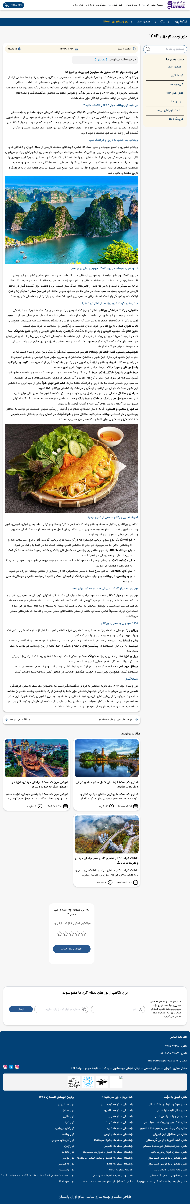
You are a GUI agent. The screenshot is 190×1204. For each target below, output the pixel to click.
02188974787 (169, 1053)
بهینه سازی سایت (98, 1197)
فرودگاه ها (176, 119)
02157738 (172, 1046)
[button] (21, 1009)
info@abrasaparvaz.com (162, 1061)
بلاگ (163, 22)
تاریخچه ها (176, 84)
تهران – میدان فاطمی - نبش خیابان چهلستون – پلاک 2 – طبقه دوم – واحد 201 (121, 1068)
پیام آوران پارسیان (71, 1197)
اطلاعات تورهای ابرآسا (169, 110)
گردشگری (177, 75)
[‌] (102, 1082)
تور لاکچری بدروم (20, 720)
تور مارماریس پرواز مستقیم (116, 720)
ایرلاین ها (177, 101)
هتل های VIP (174, 93)
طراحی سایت (122, 1197)
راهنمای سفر (144, 22)
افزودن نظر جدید (71, 949)
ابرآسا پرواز (180, 21)
